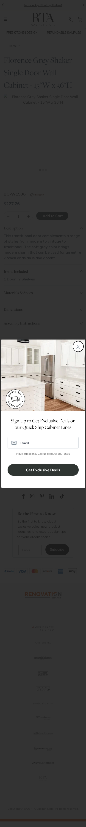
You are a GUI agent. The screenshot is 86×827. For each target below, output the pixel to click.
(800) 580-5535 (60, 453)
